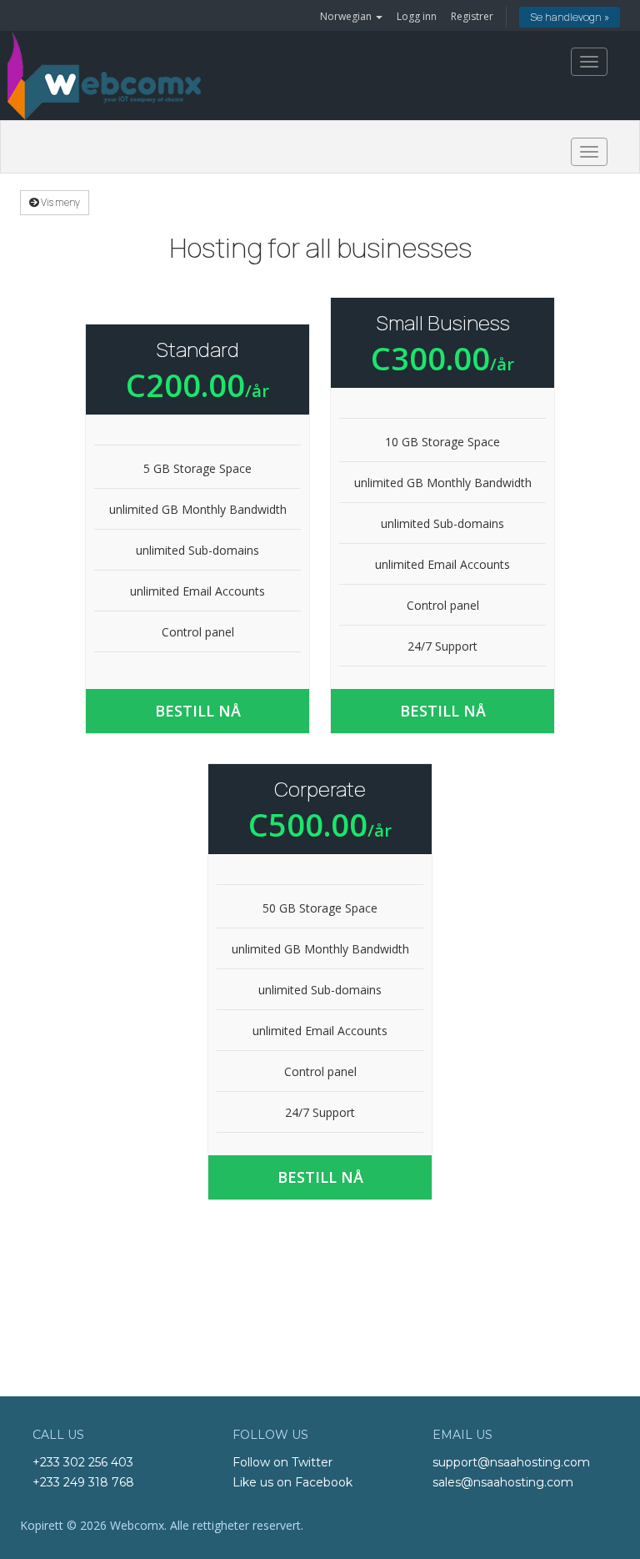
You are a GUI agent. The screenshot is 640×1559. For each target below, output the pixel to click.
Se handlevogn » (569, 17)
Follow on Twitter (282, 1462)
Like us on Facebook (292, 1482)
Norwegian (347, 16)
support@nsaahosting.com (511, 1462)
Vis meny (59, 202)
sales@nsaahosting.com (502, 1482)
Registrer (472, 16)
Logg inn (417, 16)
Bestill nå (198, 711)
